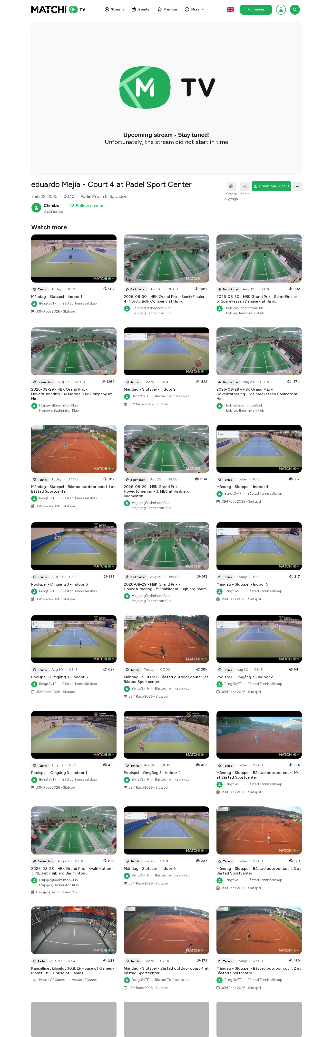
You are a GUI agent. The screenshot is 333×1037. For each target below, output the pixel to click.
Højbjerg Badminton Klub (152, 313)
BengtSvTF (47, 303)
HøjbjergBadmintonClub (151, 308)
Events (143, 9)
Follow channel (90, 205)
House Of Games (52, 980)
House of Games (85, 980)
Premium (170, 9)
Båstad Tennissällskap (79, 303)
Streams (117, 9)
